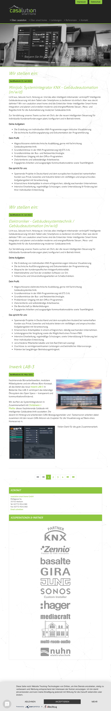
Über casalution (19, 20)
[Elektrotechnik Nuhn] (55, 652)
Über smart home (38, 20)
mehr (94, 701)
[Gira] (55, 571)
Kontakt (84, 20)
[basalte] (55, 561)
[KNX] (55, 533)
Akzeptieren (62, 701)
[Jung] (55, 582)
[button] (8, 44)
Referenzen (71, 20)
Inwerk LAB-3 (37, 387)
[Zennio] (55, 550)
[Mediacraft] (55, 629)
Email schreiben (17, 509)
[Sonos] (55, 593)
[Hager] (55, 605)
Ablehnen (30, 701)
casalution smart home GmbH (22, 496)
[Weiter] (68, 477)
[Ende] (73, 477)
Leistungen (56, 20)
